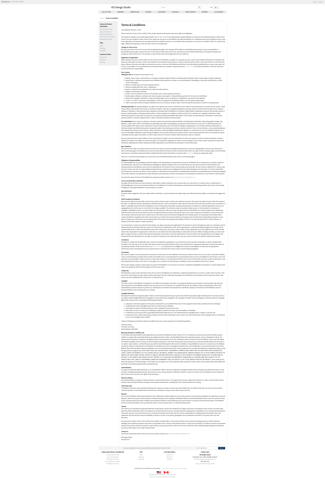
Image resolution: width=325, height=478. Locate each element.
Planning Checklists (106, 34)
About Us (103, 60)
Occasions (161, 12)
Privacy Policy (157, 247)
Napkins (205, 12)
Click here (190, 153)
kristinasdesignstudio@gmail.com (184, 177)
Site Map (102, 62)
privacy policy (189, 67)
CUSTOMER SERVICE (17, 2)
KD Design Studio (121, 7)
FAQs (101, 46)
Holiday (148, 12)
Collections (106, 12)
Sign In (315, 2)
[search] (199, 7)
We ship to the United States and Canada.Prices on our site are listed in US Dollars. (162, 476)
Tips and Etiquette (106, 32)
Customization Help (106, 29)
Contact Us (103, 57)
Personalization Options (107, 37)
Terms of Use (165, 468)
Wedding (121, 12)
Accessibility (184, 468)
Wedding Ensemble (106, 39)
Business (175, 12)
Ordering (102, 51)
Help (320, 2)
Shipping (103, 48)
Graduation (134, 12)
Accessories (218, 12)
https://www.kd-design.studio (205, 464)
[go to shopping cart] (216, 7)
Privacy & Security (175, 468)
